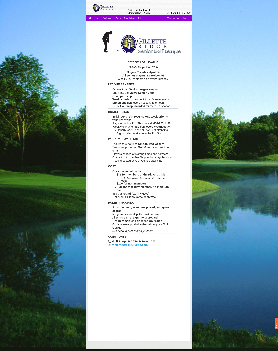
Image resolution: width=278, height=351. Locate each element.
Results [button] (118, 18)
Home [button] (96, 18)
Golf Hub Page (174, 18)
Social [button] (140, 18)
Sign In (185, 18)
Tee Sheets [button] (107, 18)
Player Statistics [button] (129, 18)
